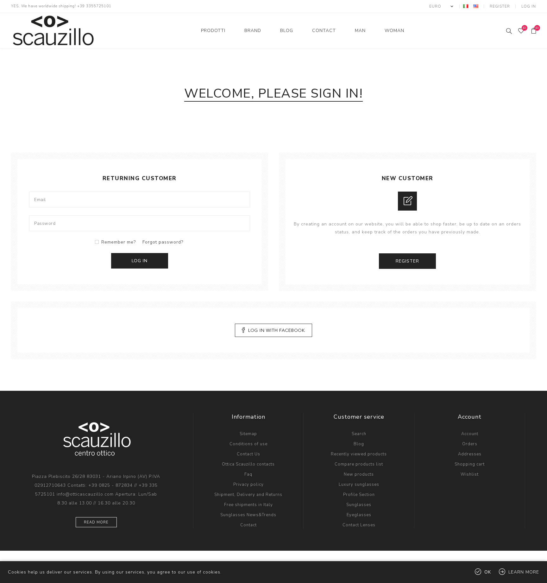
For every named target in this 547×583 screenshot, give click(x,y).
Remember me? (118, 242)
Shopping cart (470, 464)
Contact (248, 525)
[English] (476, 6)
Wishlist (470, 474)
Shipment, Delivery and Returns (248, 494)
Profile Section (359, 494)
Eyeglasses (359, 515)
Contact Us (248, 454)
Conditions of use (248, 444)
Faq (248, 474)
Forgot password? (162, 242)
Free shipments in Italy (248, 505)
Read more (96, 522)
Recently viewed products (359, 454)
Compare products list (359, 464)
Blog (359, 444)
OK (487, 572)
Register (500, 6)
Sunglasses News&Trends (248, 515)
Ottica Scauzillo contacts (248, 464)
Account (469, 434)
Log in (528, 6)
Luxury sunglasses (359, 484)
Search (359, 434)
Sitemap (248, 434)
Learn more (523, 572)
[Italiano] (466, 6)
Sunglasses (358, 505)
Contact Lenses (359, 525)
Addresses (469, 454)
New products (359, 474)
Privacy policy (248, 484)
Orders (469, 444)
